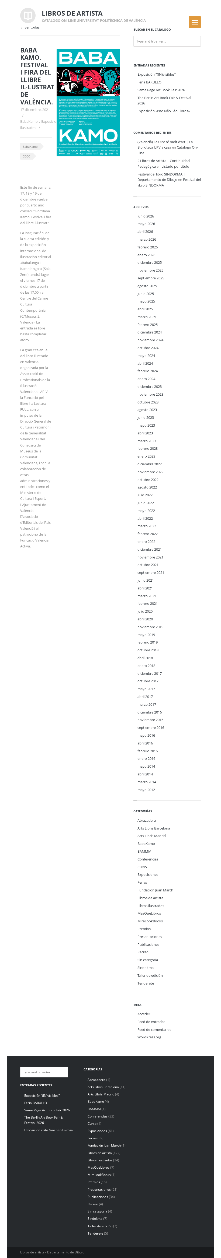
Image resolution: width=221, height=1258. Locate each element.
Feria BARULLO (149, 82)
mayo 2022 (146, 510)
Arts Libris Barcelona (153, 828)
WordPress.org (149, 1037)
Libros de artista (150, 897)
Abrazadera (146, 820)
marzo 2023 (146, 440)
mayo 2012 (146, 789)
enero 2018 (146, 665)
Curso (142, 867)
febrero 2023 (147, 448)
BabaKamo (29, 121)
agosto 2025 (147, 285)
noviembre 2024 (150, 340)
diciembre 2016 (149, 712)
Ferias (142, 882)
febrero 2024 (147, 370)
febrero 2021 (147, 603)
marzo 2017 (146, 704)
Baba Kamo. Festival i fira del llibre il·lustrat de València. (37, 76)
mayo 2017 (146, 688)
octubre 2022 (147, 479)
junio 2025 (145, 293)
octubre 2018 (147, 650)
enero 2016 (146, 758)
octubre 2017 (147, 681)
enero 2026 (146, 254)
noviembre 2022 (150, 471)
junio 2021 (145, 580)
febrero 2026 (147, 247)
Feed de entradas (151, 1021)
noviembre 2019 (150, 626)
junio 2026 (145, 216)
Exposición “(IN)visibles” (156, 74)
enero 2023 (146, 456)
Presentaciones (149, 936)
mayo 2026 (146, 223)
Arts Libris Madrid (151, 835)
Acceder (143, 1013)
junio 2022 (145, 502)
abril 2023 (145, 433)
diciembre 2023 (149, 386)
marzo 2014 (146, 781)
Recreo (143, 952)
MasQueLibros (149, 913)
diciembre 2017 (149, 673)
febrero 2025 (147, 324)
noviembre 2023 (150, 394)
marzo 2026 (146, 239)
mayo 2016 (146, 735)
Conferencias (147, 859)
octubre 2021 (147, 564)
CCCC (26, 156)
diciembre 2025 (149, 262)
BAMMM (144, 851)
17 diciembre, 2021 (35, 109)
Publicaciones (148, 944)
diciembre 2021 (149, 549)
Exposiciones (51, 121)
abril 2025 (145, 309)
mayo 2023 (146, 425)
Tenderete (145, 983)
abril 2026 (145, 231)
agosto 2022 (147, 487)
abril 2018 (145, 657)
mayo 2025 (146, 301)
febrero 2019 (147, 642)
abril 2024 (145, 363)
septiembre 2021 (150, 572)
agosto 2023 (147, 409)
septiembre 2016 (150, 727)
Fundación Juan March (155, 890)
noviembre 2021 (150, 557)
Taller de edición (150, 975)
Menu (195, 22)
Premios (144, 928)
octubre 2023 (147, 402)
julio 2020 (145, 611)
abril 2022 (145, 518)
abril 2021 (145, 588)
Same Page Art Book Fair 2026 (161, 89)
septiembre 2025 (150, 278)
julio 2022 (145, 495)
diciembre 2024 (149, 332)
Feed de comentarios (154, 1029)
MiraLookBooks (150, 921)
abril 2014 (145, 774)
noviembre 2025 (150, 270)
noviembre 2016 (150, 719)
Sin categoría (147, 959)
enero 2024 (146, 378)
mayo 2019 (146, 634)
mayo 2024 (146, 355)
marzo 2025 (146, 316)
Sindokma (145, 967)
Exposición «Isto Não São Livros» (163, 110)
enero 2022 (146, 541)
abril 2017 (145, 696)
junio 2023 (145, 417)
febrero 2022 (147, 533)
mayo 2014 (146, 766)
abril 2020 (145, 619)
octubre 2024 (147, 347)
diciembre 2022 (149, 464)
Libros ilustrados (150, 905)
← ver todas (30, 27)
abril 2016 (145, 743)
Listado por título (175, 166)
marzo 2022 (146, 525)
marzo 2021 (146, 595)
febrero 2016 (147, 751)
